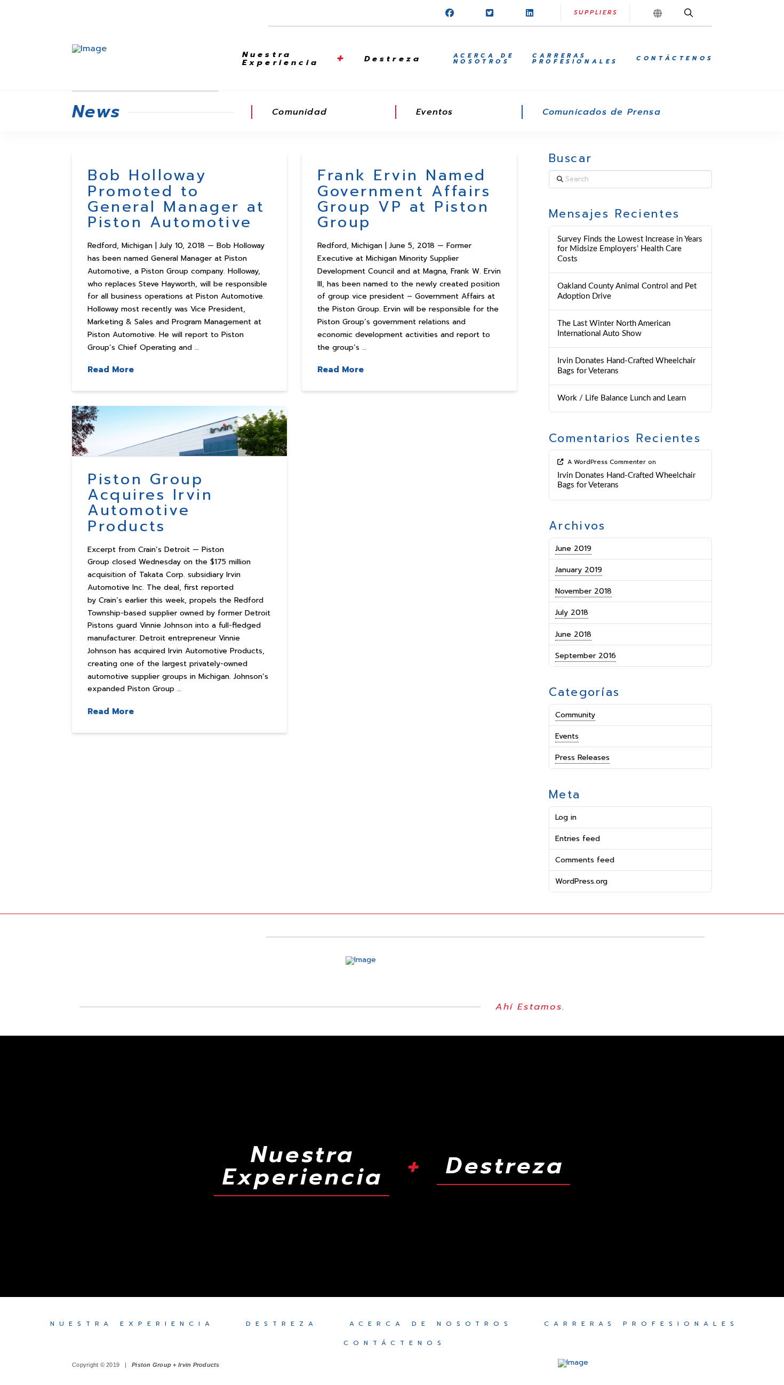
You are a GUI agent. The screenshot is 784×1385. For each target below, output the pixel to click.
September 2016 (585, 655)
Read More (110, 369)
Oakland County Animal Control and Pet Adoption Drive (627, 291)
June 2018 (573, 634)
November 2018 (583, 591)
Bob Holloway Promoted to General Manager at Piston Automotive (176, 199)
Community (575, 714)
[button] (659, 13)
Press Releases (582, 757)
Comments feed (584, 860)
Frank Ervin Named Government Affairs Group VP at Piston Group (404, 199)
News (96, 112)
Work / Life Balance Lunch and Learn (621, 398)
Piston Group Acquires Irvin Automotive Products (150, 503)
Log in (566, 817)
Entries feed (577, 838)
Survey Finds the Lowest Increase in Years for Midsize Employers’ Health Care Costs (629, 249)
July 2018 (571, 612)
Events (567, 736)
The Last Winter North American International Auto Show (613, 328)
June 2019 (573, 548)
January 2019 (578, 569)
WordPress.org (581, 881)
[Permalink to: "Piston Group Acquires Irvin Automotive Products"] (179, 431)
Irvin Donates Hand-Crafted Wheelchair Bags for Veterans (626, 366)
